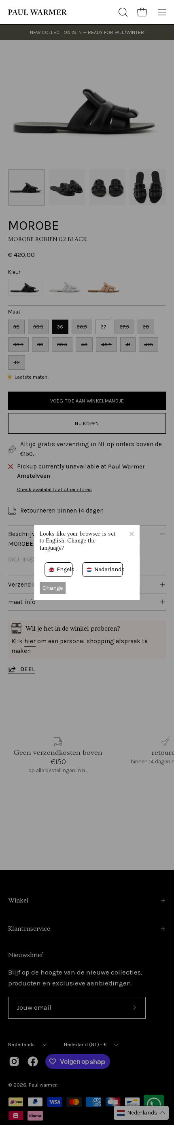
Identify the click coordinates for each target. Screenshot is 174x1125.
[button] (122, 12)
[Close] (131, 533)
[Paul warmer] (38, 12)
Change (52, 588)
